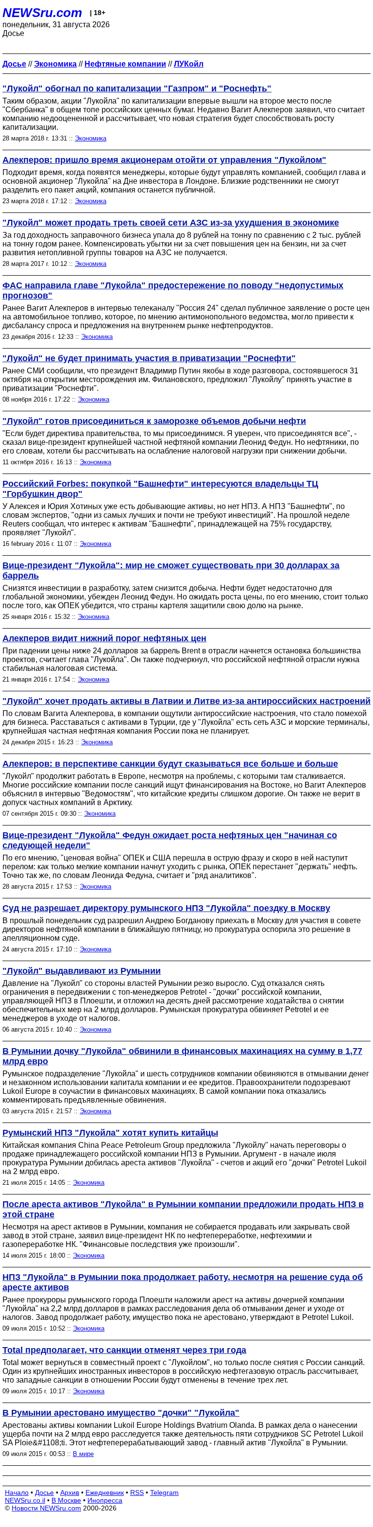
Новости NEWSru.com (46, 1508)
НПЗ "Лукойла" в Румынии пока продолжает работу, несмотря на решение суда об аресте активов (182, 1282)
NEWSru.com (42, 12)
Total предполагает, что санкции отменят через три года (124, 1350)
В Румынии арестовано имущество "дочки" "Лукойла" (120, 1413)
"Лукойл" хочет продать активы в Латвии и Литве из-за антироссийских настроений (186, 701)
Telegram (164, 1492)
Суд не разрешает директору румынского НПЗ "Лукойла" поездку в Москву (166, 908)
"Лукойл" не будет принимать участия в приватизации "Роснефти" (149, 358)
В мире (83, 1453)
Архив (69, 1492)
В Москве (66, 1500)
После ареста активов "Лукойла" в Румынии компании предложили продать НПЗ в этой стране (183, 1209)
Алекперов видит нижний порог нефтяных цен (104, 638)
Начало (17, 1492)
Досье (44, 1492)
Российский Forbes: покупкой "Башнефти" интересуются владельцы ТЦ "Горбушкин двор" (160, 489)
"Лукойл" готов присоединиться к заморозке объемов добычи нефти (154, 421)
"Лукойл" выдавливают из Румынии (81, 971)
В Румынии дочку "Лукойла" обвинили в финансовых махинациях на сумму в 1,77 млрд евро (182, 1056)
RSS (137, 1492)
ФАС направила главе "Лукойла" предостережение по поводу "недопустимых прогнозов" (172, 290)
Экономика (90, 138)
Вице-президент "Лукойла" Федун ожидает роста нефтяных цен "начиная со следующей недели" (169, 840)
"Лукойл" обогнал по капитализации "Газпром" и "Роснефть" (136, 88)
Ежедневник (104, 1492)
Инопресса (104, 1500)
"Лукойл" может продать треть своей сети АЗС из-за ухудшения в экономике (170, 223)
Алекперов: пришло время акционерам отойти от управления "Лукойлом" (164, 160)
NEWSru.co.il (25, 1500)
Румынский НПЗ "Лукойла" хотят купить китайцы (110, 1133)
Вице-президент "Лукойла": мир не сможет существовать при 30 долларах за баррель (170, 570)
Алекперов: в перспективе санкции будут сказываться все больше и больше (170, 764)
